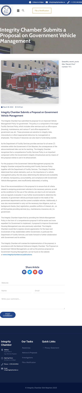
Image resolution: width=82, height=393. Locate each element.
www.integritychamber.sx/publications (17, 255)
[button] (18, 10)
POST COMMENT (7, 315)
